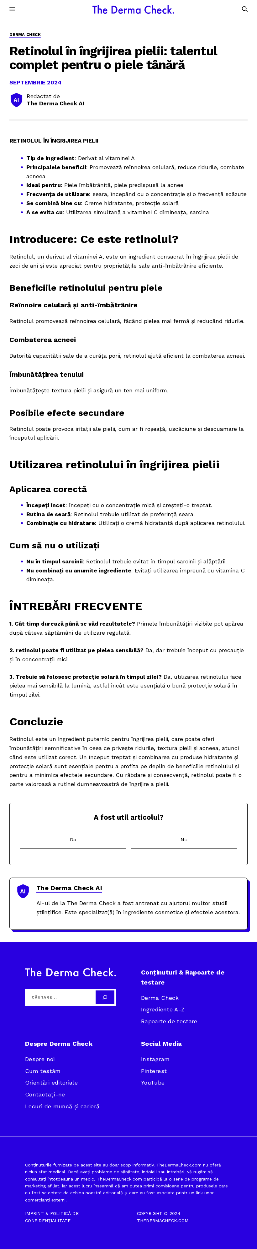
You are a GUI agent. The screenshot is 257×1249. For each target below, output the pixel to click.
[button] (245, 9)
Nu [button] (184, 840)
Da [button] (73, 840)
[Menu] (12, 9)
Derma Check (25, 34)
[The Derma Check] (133, 9)
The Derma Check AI (55, 103)
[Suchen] (105, 997)
